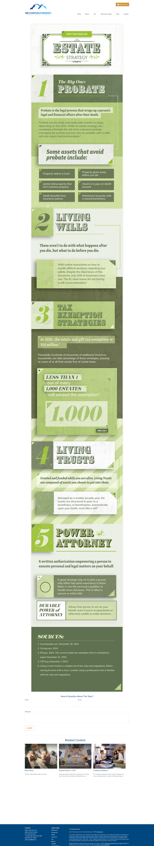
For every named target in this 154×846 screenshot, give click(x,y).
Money (53, 841)
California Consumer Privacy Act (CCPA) (114, 843)
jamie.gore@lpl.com (30, 839)
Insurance (54, 837)
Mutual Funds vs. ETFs (67, 770)
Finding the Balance (100, 770)
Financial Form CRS (75, 829)
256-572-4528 (33, 832)
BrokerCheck (100, 832)
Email (80, 700)
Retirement (54, 830)
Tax (52, 839)
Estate (53, 835)
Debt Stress (29, 770)
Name (27, 700)
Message (28, 712)
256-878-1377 (33, 830)
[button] (79, 14)
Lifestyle (53, 843)
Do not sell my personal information (101, 844)
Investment (54, 832)
